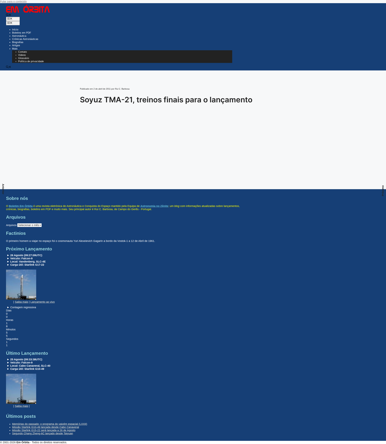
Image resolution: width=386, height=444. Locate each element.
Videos (22, 55)
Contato (22, 51)
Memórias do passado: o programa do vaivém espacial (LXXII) (49, 423)
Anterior (3, 189)
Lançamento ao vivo (42, 301)
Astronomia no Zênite (154, 206)
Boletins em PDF (21, 32)
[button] (8, 15)
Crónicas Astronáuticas (25, 39)
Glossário (23, 58)
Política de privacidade (31, 61)
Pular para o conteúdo (13, 1)
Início (15, 29)
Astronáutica (19, 35)
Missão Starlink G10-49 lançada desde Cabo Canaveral (45, 427)
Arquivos (11, 225)
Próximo (382, 190)
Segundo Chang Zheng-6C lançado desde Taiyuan (42, 433)
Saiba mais (21, 301)
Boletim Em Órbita (21, 206)
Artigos (16, 45)
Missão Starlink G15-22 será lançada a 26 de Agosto (43, 430)
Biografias (17, 42)
